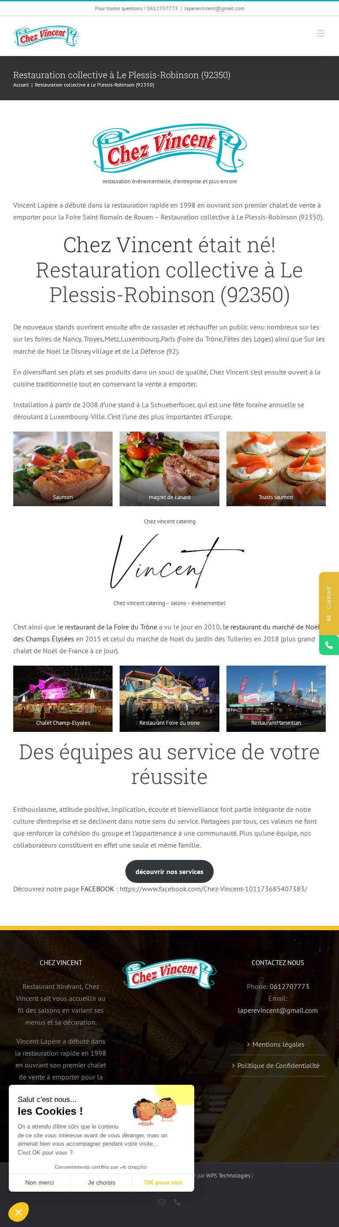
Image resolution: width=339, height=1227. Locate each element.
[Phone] (329, 645)
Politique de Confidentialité (278, 1065)
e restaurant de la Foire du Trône (108, 626)
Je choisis (101, 1182)
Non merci (39, 1182)
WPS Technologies (229, 1175)
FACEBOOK (97, 888)
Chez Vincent (128, 244)
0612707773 (289, 986)
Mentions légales (278, 1044)
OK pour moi (163, 1182)
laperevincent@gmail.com (215, 8)
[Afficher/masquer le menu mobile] (321, 33)
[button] (18, 1212)
